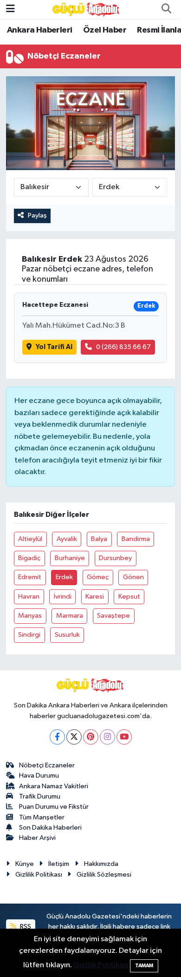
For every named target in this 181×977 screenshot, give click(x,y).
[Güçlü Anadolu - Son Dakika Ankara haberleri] (86, 9)
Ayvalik (67, 538)
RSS (25, 926)
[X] (74, 737)
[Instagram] (107, 737)
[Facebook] (57, 737)
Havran (28, 596)
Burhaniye (70, 558)
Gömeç (98, 577)
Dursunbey (115, 558)
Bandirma (136, 538)
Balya (99, 538)
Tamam (144, 965)
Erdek (64, 577)
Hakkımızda (101, 863)
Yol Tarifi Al (54, 346)
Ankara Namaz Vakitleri (53, 786)
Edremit (29, 577)
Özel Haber (104, 30)
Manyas (30, 615)
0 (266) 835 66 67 (123, 346)
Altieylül (30, 538)
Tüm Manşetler (42, 817)
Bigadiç (29, 558)
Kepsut (129, 596)
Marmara (69, 615)
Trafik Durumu (39, 796)
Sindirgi (29, 634)
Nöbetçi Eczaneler (47, 765)
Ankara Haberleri (39, 30)
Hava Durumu (39, 775)
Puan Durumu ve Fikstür (54, 806)
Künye (24, 863)
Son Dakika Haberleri (50, 827)
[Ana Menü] (10, 9)
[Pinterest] (90, 737)
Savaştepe (113, 615)
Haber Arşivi (37, 837)
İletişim (58, 863)
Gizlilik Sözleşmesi (104, 874)
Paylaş (37, 215)
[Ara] (166, 9)
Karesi (94, 596)
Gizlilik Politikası (38, 874)
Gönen (133, 577)
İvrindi (62, 596)
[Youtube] (124, 737)
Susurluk (67, 634)
